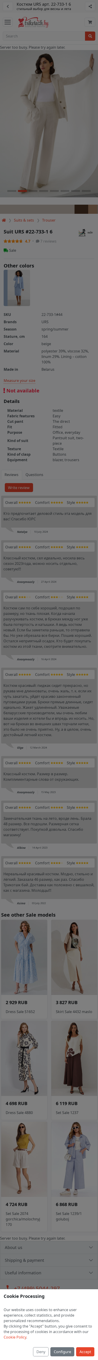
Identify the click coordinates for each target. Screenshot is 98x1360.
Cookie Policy (15, 1337)
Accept (85, 1351)
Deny (40, 1351)
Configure (62, 1351)
